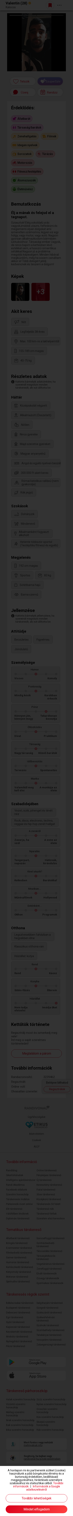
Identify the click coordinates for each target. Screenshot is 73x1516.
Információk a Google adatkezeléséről (43, 1488)
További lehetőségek (37, 1498)
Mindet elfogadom (37, 1509)
